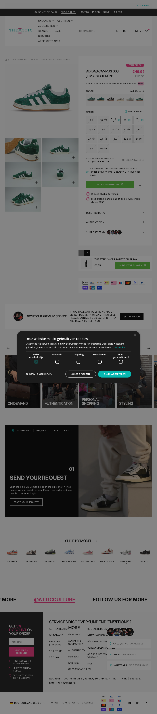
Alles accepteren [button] (115, 374)
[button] (39, 374)
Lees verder (119, 347)
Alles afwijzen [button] (80, 374)
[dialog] (78, 357)
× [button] (135, 335)
